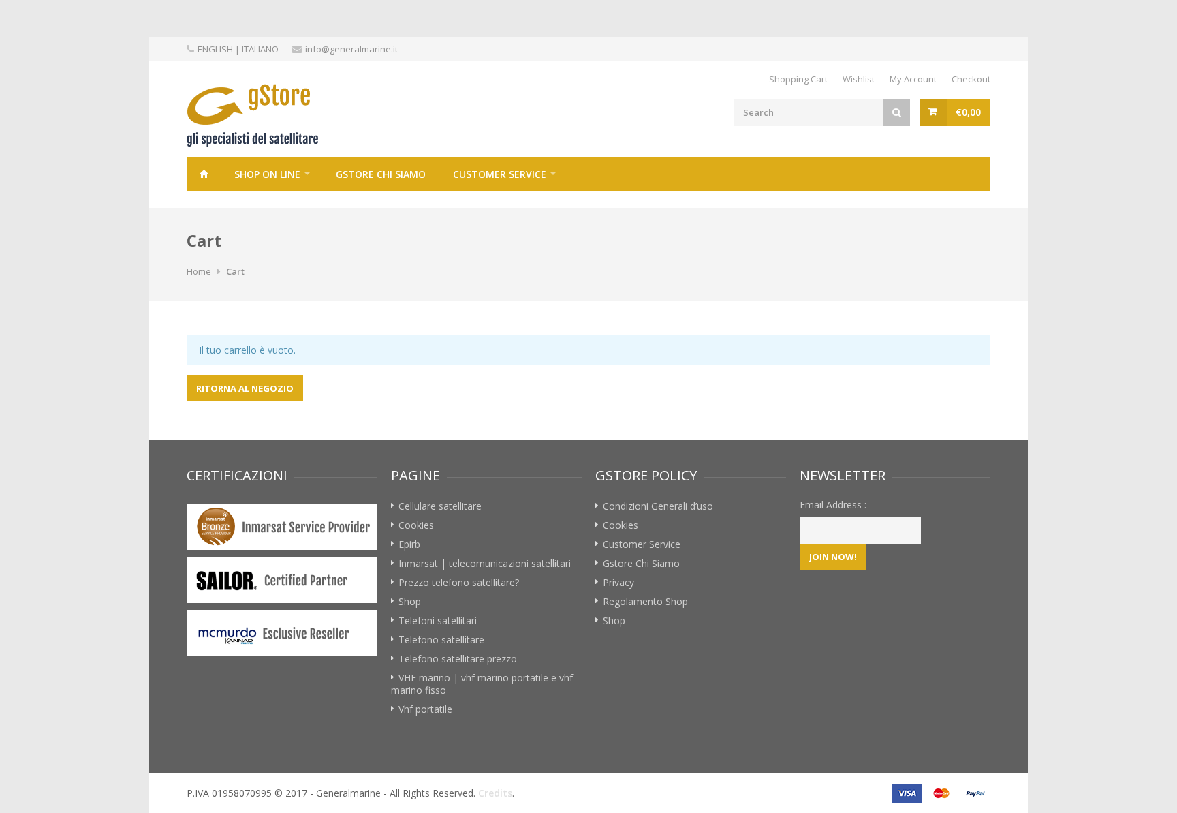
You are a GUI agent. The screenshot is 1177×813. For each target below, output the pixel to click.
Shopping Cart (798, 79)
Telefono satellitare (441, 639)
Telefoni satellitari (437, 620)
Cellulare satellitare (440, 506)
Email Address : (833, 504)
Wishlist (859, 79)
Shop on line (267, 174)
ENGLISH (215, 49)
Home (204, 174)
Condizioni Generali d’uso (658, 506)
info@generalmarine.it (351, 49)
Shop (409, 601)
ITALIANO (260, 49)
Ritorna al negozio (245, 388)
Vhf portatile (425, 709)
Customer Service (499, 174)
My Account (913, 79)
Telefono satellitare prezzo (457, 658)
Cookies (416, 525)
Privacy (618, 582)
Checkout (971, 79)
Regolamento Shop (645, 601)
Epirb (409, 544)
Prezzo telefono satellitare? (458, 582)
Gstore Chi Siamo (381, 174)
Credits (495, 792)
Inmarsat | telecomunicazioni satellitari (484, 563)
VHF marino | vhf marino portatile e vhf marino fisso (482, 683)
